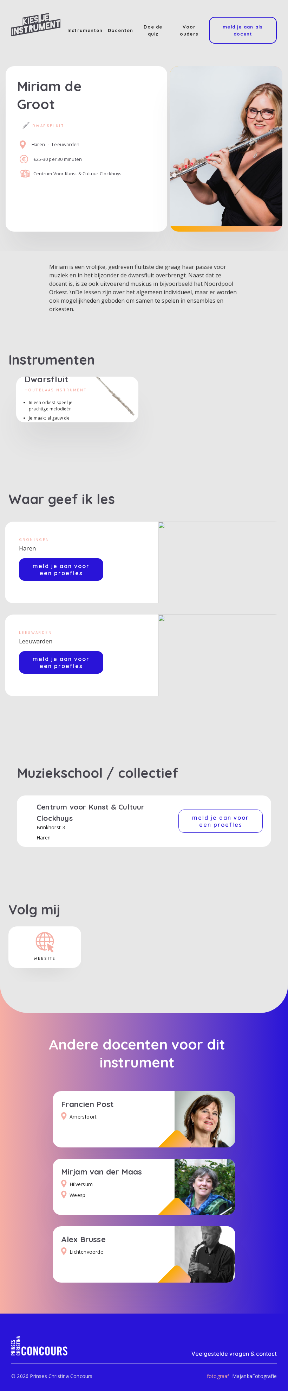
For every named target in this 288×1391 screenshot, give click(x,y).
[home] (35, 25)
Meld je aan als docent (243, 30)
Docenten (120, 30)
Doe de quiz (153, 30)
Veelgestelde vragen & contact (234, 1353)
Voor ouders (189, 30)
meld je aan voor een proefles (61, 569)
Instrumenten (85, 30)
